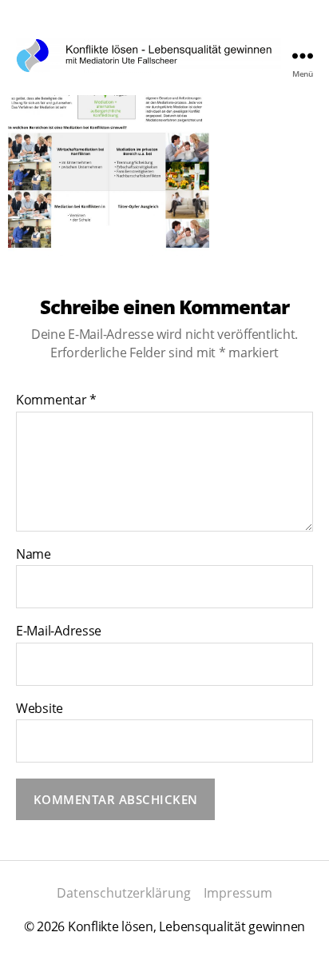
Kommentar (56, 400)
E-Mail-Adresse (58, 631)
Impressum (238, 893)
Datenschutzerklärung (124, 893)
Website (39, 709)
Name (33, 555)
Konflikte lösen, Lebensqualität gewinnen (186, 926)
